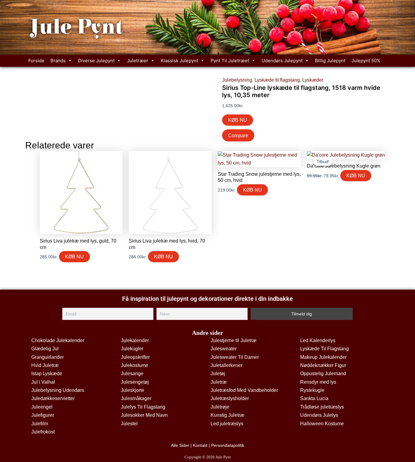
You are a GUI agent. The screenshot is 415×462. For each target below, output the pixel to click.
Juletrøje (220, 406)
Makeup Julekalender (323, 357)
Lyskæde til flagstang (277, 80)
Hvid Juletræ (45, 365)
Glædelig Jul (45, 348)
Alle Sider (180, 445)
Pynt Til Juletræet (230, 60)
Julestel (129, 423)
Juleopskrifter (135, 357)
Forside (36, 60)
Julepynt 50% (366, 60)
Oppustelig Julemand (323, 373)
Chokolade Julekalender (57, 340)
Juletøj (218, 373)
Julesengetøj (135, 382)
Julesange (132, 373)
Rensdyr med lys (318, 382)
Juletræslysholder (230, 398)
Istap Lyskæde (46, 373)
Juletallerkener (226, 365)
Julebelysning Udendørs (57, 390)
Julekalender (135, 340)
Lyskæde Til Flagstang (324, 348)
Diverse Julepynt (96, 60)
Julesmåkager (136, 398)
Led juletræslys (227, 423)
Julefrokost (43, 431)
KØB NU (237, 120)
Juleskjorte (132, 390)
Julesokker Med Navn (144, 415)
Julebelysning (237, 80)
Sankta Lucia (314, 398)
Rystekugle (312, 390)
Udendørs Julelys (319, 415)
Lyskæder (312, 80)
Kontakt (200, 445)
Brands (58, 60)
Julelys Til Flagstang (143, 406)
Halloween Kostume (322, 423)
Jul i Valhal (43, 382)
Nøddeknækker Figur (323, 365)
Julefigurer (42, 415)
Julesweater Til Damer (235, 357)
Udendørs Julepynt (282, 60)
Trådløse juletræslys (322, 406)
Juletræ (219, 382)
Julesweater (224, 348)
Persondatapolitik (227, 445)
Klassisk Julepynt (179, 60)
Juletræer (137, 60)
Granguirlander (47, 357)
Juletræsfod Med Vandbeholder (244, 390)
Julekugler (132, 348)
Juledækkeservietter (53, 398)
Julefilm (39, 423)
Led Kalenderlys (317, 340)
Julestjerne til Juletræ (233, 340)
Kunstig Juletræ (227, 415)
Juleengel (42, 406)
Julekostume (134, 365)
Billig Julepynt (330, 60)
